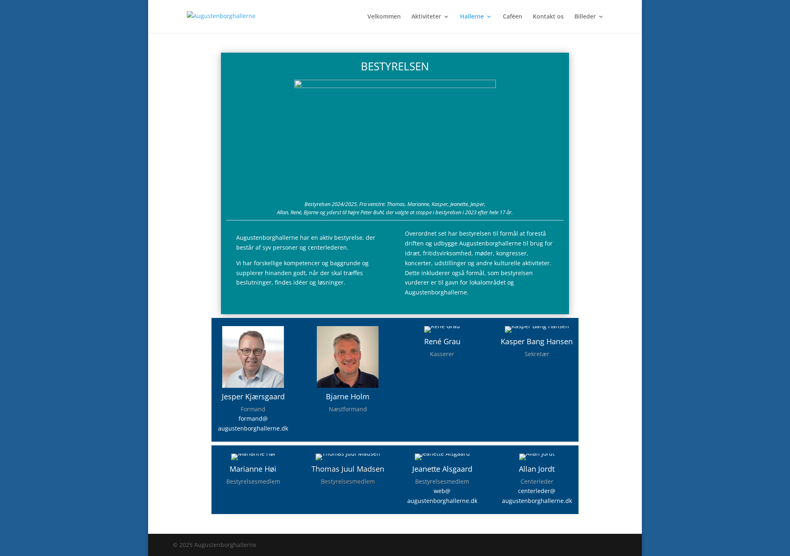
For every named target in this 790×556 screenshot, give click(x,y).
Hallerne (472, 17)
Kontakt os (548, 17)
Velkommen (384, 17)
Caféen (512, 17)
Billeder (585, 17)
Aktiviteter (426, 17)
